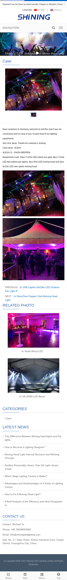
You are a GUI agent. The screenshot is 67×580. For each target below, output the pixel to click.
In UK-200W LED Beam (32, 396)
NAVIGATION (11, 27)
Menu (42, 578)
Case (8, 418)
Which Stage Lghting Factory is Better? (26, 476)
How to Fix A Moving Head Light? (23, 494)
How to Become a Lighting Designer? (25, 447)
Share (8, 578)
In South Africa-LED (32, 351)
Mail (25, 578)
